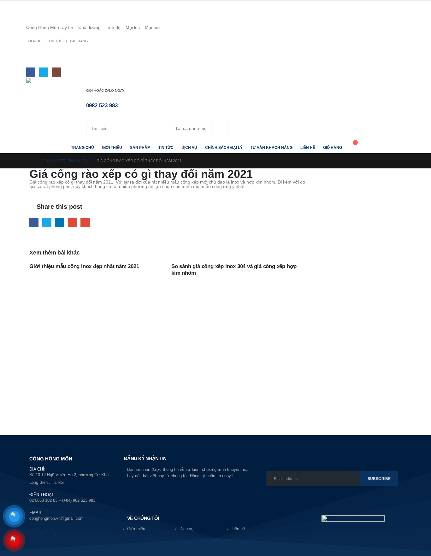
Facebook (33, 222)
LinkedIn (59, 222)
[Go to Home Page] (31, 161)
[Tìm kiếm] (219, 128)
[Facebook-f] (36, 534)
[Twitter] (43, 72)
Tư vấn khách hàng (271, 147)
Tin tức (56, 41)
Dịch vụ (189, 147)
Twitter (46, 222)
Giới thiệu (112, 147)
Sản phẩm (140, 147)
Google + (72, 222)
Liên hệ (34, 41)
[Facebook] (30, 72)
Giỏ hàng (79, 41)
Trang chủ (82, 147)
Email (85, 222)
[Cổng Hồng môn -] (56, 84)
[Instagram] (56, 72)
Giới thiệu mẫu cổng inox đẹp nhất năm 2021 (84, 266)
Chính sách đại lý (224, 147)
